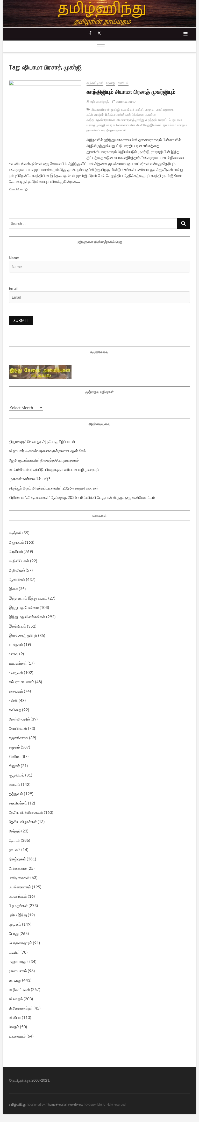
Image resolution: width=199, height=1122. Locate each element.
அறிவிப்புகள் (19, 560)
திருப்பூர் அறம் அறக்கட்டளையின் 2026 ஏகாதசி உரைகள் (53, 488)
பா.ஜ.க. (149, 109)
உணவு (13, 653)
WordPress (75, 1104)
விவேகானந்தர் (21, 1008)
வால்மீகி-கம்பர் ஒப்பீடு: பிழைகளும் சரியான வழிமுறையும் (54, 469)
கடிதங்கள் (127, 109)
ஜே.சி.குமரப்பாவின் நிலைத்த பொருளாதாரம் (44, 460)
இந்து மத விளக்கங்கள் (27, 616)
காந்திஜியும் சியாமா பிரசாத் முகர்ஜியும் (131, 91)
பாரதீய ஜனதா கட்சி (113, 130)
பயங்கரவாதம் (20, 886)
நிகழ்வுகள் (17, 859)
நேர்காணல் (18, 868)
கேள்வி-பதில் (19, 719)
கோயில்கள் (18, 728)
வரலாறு (111, 83)
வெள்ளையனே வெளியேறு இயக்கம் (138, 125)
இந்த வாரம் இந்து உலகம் (28, 598)
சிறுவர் (14, 765)
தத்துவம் (16, 793)
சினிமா (15, 756)
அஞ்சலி (15, 532)
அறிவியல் (17, 570)
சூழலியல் (16, 775)
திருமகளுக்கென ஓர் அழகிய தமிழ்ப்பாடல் (42, 441)
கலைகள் (16, 691)
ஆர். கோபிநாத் (99, 102)
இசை (13, 588)
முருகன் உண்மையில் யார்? (29, 478)
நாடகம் (14, 849)
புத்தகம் (15, 924)
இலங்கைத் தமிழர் (23, 635)
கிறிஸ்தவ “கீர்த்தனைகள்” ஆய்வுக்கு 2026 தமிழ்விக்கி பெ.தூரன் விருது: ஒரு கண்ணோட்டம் (82, 497)
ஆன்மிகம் (17, 579)
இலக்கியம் (17, 626)
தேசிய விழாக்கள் (23, 821)
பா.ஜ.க (110, 125)
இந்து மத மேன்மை (24, 607)
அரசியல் (123, 83)
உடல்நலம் (16, 644)
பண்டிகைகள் (19, 877)
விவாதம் (16, 998)
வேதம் (14, 1026)
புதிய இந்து (18, 914)
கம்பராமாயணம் (21, 681)
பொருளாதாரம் (20, 942)
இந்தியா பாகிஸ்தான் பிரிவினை (124, 115)
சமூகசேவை (18, 737)
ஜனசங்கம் (169, 125)
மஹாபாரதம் (19, 961)
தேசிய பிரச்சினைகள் (26, 812)
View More (23, 189)
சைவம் (14, 784)
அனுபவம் (16, 542)
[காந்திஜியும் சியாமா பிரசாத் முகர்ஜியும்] (45, 115)
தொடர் (14, 840)
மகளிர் (14, 952)
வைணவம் (17, 1036)
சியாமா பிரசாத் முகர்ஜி (105, 109)
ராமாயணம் (18, 970)
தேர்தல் (14, 831)
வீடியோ (15, 1017)
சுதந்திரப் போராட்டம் (157, 120)
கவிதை (15, 709)
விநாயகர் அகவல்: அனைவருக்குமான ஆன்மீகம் (47, 450)
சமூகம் (14, 747)
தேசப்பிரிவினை (105, 120)
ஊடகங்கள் (18, 663)
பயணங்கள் (18, 896)
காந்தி (140, 109)
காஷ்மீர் (99, 115)
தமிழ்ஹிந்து (17, 1104)
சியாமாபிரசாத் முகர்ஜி (130, 120)
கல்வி (13, 700)
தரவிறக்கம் (18, 803)
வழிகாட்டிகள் (95, 83)
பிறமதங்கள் (18, 905)
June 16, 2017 (125, 102)
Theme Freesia (56, 1104)
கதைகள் (16, 672)
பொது (14, 933)
